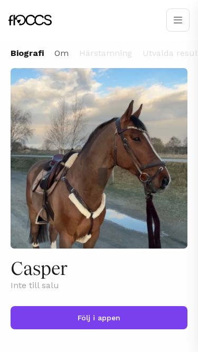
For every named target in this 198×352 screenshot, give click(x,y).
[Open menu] (178, 20)
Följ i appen (99, 317)
